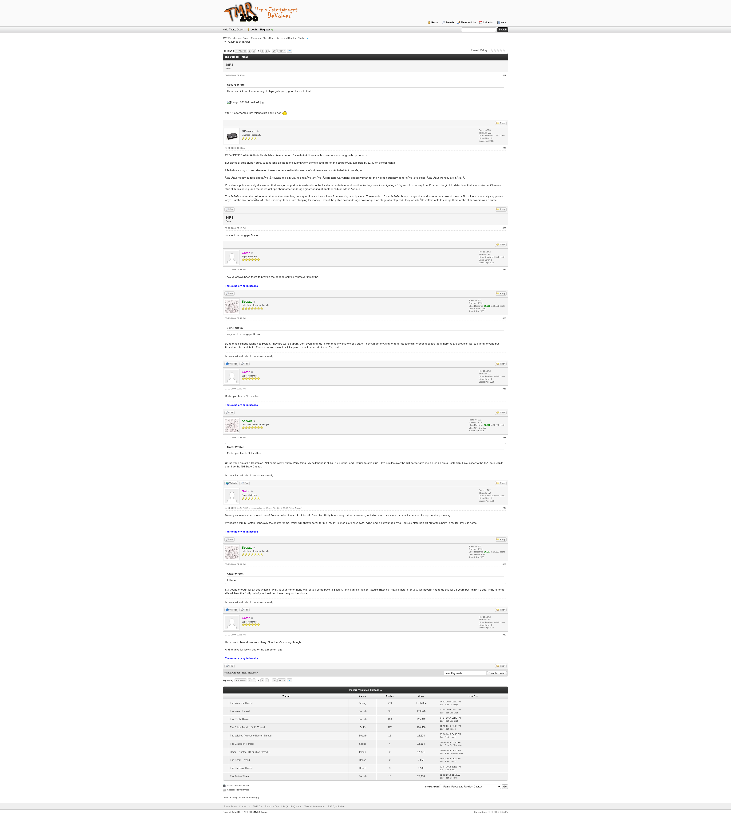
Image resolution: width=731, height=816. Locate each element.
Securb (298, 508)
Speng (362, 703)
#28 (504, 508)
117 (390, 727)
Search (450, 22)
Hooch (453, 737)
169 (390, 719)
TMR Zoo (258, 806)
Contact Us (245, 806)
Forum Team (230, 806)
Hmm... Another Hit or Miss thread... (250, 752)
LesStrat (454, 713)
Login (254, 29)
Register (265, 29)
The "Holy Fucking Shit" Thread (247, 727)
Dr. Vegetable (456, 745)
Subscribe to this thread (238, 790)
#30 (504, 635)
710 (390, 703)
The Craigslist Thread (242, 743)
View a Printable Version (238, 785)
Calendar (488, 22)
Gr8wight (454, 704)
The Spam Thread (240, 760)
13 (389, 776)
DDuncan (248, 131)
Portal (434, 22)
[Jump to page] (289, 51)
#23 (504, 228)
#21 (504, 75)
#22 (504, 148)
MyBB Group (260, 812)
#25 (504, 318)
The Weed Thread (240, 711)
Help (503, 22)
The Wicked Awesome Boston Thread (250, 735)
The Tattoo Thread (240, 776)
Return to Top (272, 806)
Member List (468, 22)
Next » (282, 51)
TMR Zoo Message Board (236, 38)
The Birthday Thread (241, 768)
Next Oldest (233, 672)
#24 (504, 269)
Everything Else (259, 38)
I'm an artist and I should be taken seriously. (249, 356)
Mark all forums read (314, 806)
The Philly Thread (239, 719)
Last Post (444, 704)
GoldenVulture (456, 753)
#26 (504, 389)
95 (389, 711)
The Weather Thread (241, 703)
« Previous (241, 51)
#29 (504, 564)
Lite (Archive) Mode (291, 806)
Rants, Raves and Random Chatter (287, 38)
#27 (504, 437)
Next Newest (249, 672)
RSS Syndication (336, 806)
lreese (453, 729)
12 (389, 735)
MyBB (237, 812)
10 (274, 51)
